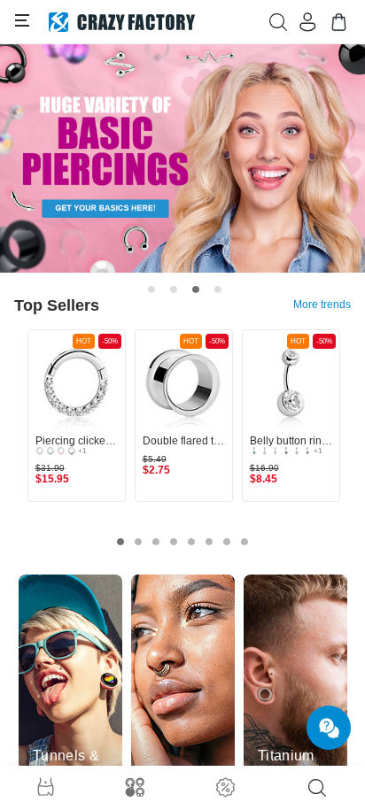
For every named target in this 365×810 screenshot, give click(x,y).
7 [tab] (227, 542)
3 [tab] (196, 289)
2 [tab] (173, 289)
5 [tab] (191, 542)
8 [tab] (244, 542)
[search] (317, 788)
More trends (322, 304)
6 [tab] (209, 542)
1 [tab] (151, 289)
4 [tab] (218, 289)
